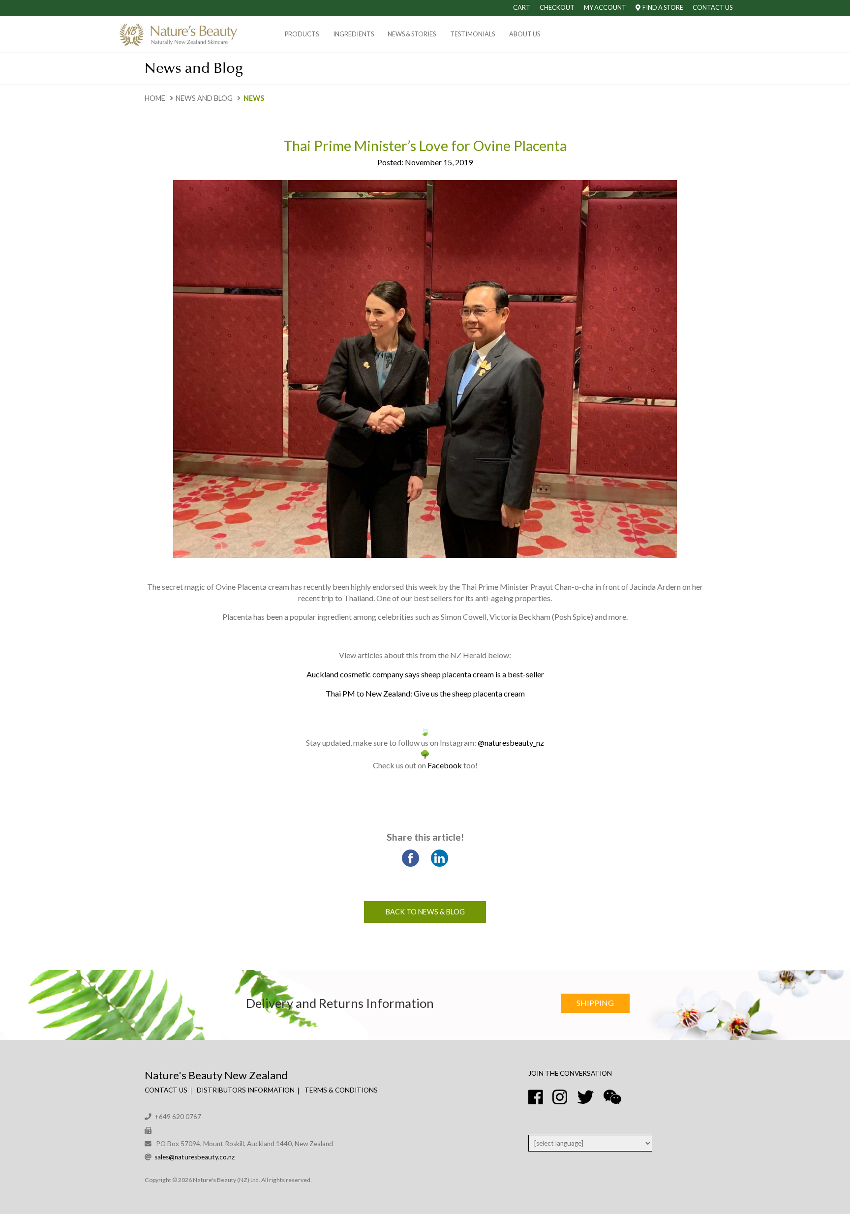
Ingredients (353, 34)
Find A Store (661, 7)
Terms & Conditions (341, 1090)
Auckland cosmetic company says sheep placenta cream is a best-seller (425, 674)
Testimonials (472, 34)
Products (302, 34)
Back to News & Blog (425, 912)
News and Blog (204, 98)
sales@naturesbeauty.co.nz (194, 1157)
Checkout (557, 7)
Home (155, 98)
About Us (524, 34)
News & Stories (412, 34)
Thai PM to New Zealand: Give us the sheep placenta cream (425, 693)
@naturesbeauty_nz (511, 742)
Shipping (595, 1002)
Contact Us (712, 7)
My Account (605, 7)
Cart (521, 7)
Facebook (444, 765)
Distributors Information (246, 1090)
